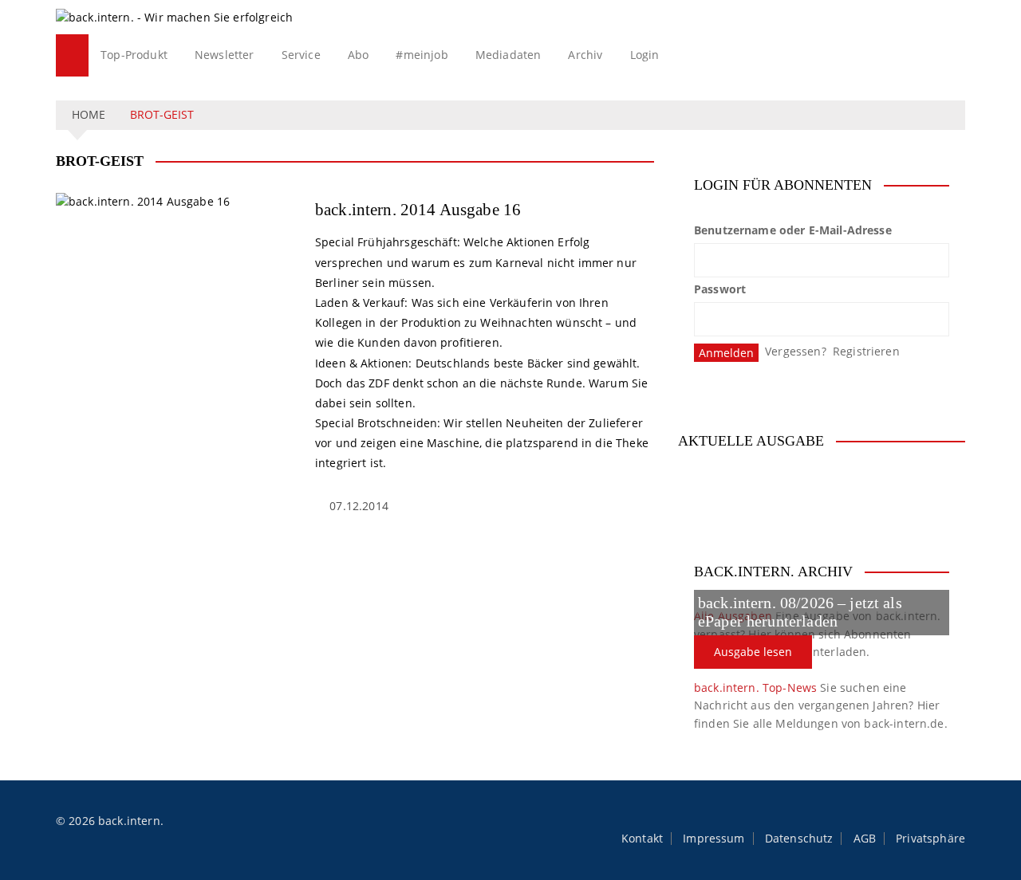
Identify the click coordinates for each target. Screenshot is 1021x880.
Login (645, 54)
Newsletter (224, 54)
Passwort (720, 289)
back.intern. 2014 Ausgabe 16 (418, 209)
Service (301, 54)
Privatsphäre (930, 838)
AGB (864, 838)
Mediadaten (508, 54)
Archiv (585, 54)
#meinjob (421, 54)
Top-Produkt (134, 54)
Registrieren (866, 351)
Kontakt (642, 838)
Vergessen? (795, 351)
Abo (358, 54)
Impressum (713, 838)
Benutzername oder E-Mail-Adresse (793, 230)
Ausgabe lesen (753, 651)
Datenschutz (799, 838)
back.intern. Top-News (755, 687)
